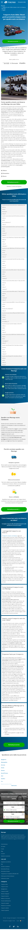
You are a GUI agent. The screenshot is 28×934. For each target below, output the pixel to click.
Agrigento (3, 759)
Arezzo (3, 770)
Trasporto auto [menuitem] (4, 884)
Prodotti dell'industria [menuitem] (6, 900)
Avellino (3, 778)
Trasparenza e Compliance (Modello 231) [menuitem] (9, 873)
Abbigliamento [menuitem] (4, 889)
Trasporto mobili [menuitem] (4, 891)
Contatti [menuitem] (3, 853)
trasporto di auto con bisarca (10, 535)
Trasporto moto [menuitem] (4, 886)
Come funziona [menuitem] (4, 844)
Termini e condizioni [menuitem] (5, 866)
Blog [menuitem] (2, 851)
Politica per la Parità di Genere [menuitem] (7, 876)
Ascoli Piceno (4, 773)
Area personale (22, 2)
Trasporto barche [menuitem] (5, 896)
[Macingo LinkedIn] (18, 926)
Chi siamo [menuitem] (3, 846)
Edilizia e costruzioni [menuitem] (5, 898)
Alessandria (4, 762)
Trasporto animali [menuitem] (5, 908)
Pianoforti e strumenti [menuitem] (6, 905)
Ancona (3, 765)
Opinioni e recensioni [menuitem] (5, 856)
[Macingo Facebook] (10, 926)
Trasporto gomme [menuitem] (5, 910)
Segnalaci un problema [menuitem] (6, 861)
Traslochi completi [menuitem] (5, 903)
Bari (2, 781)
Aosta (2, 767)
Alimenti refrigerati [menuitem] (5, 893)
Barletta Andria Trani (6, 784)
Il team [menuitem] (2, 848)
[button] (2, 2)
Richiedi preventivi (13, 41)
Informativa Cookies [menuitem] (5, 871)
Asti (2, 776)
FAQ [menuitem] (2, 864)
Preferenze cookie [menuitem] (5, 878)
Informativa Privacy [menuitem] (5, 869)
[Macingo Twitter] (14, 926)
